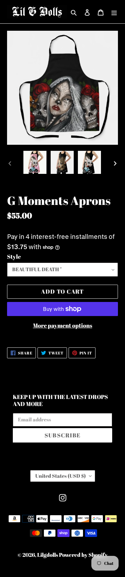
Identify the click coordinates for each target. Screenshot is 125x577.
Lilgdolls (48, 554)
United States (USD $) (60, 475)
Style (14, 256)
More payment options (62, 325)
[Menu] (114, 12)
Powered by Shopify (83, 554)
